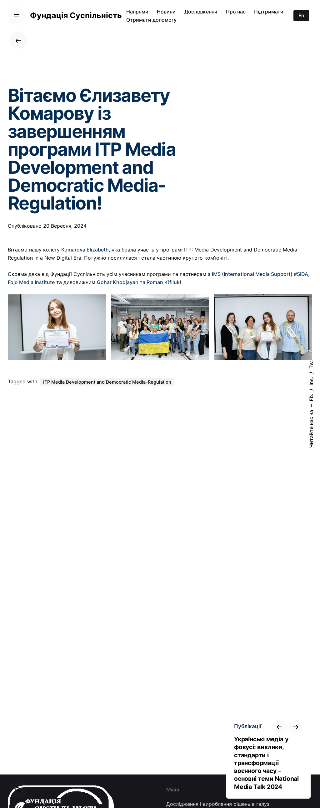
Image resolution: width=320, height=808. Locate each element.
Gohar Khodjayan (117, 282)
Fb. (311, 397)
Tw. (311, 364)
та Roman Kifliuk (159, 282)
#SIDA (301, 274)
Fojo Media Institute (31, 282)
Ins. (311, 381)
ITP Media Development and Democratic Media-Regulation (107, 382)
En (301, 15)
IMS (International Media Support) (252, 274)
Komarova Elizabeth (85, 249)
